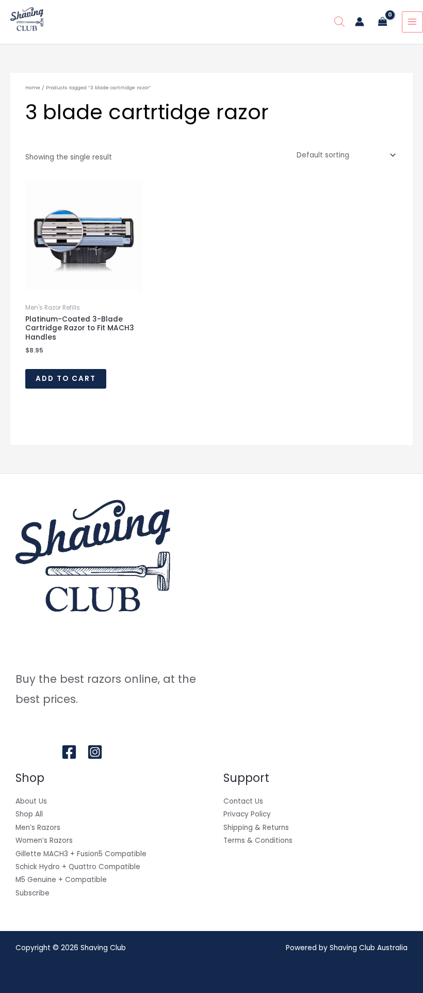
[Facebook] (69, 752)
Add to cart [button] (66, 378)
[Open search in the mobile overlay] (339, 22)
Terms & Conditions (257, 840)
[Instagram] (95, 752)
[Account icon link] (359, 21)
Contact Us (243, 801)
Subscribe (32, 893)
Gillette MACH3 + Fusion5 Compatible (81, 854)
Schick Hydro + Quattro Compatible (77, 867)
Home (32, 87)
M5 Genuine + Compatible (61, 880)
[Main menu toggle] (412, 22)
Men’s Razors (37, 827)
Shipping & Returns (256, 827)
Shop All (29, 814)
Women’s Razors (44, 840)
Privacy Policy (247, 814)
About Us (31, 801)
